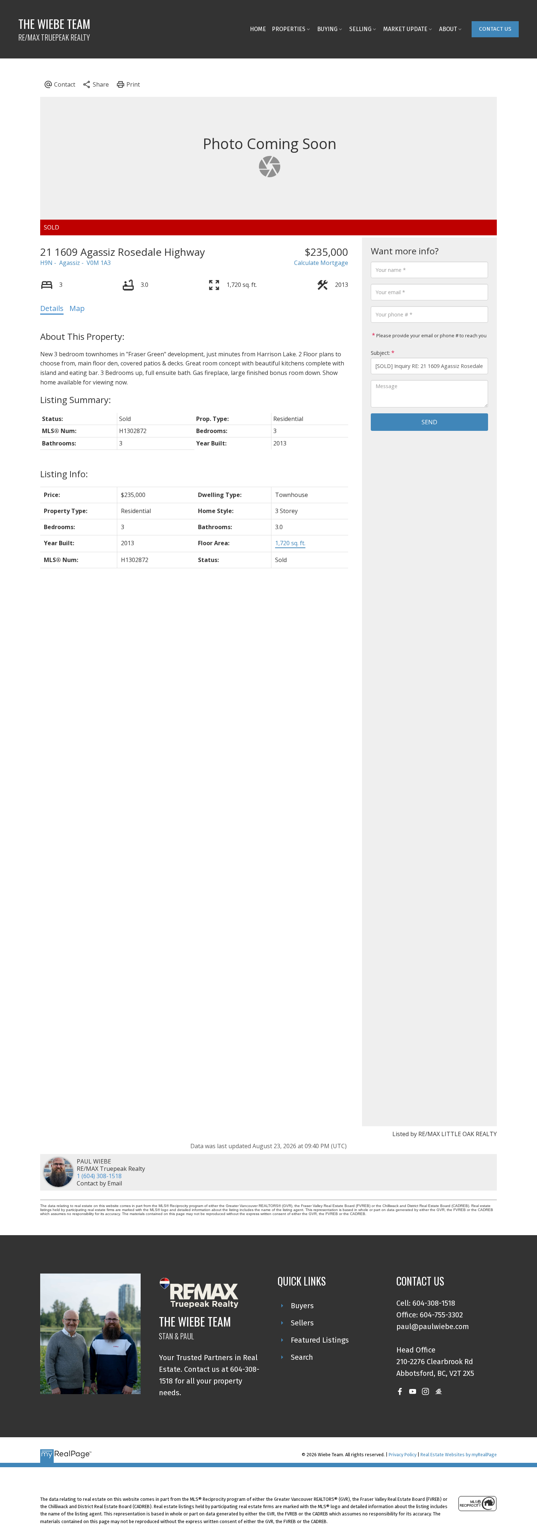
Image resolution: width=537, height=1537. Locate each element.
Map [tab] (77, 308)
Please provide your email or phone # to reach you (431, 335)
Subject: (380, 352)
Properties (288, 29)
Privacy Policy (402, 1454)
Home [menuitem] (258, 29)
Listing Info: (64, 474)
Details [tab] (52, 308)
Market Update (405, 29)
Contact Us (495, 29)
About (448, 29)
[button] (495, 29)
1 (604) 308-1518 (99, 1176)
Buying (327, 29)
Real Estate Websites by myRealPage (458, 1454)
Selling (360, 29)
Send (429, 422)
